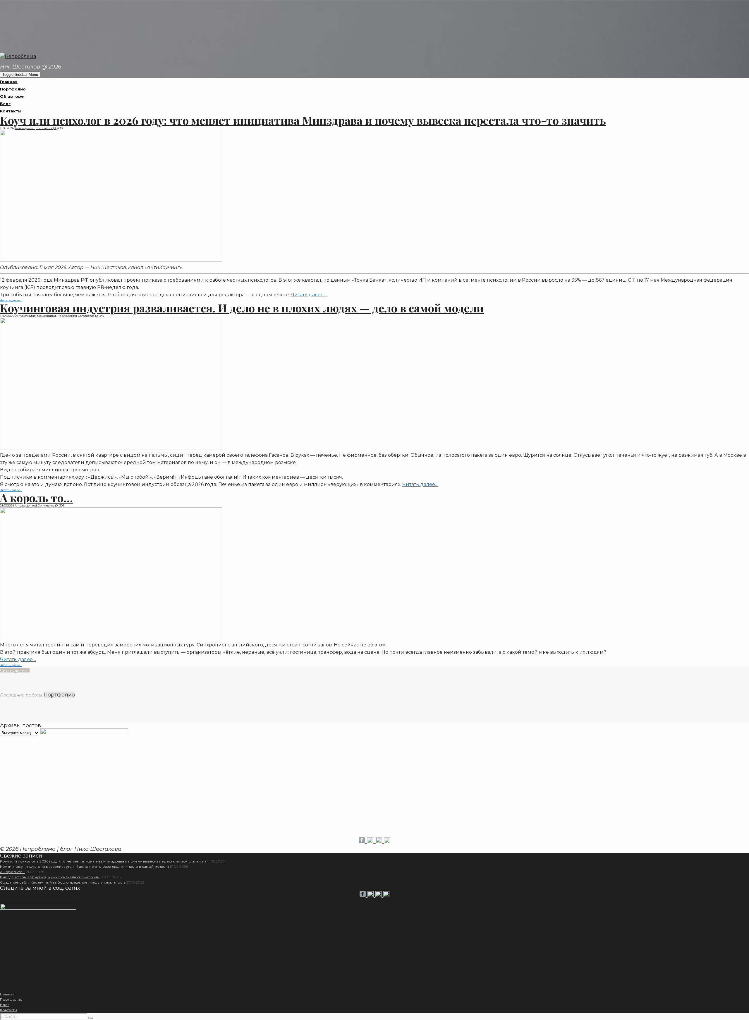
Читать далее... (11, 665)
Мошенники (46, 316)
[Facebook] (363, 841)
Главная (9, 81)
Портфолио (13, 89)
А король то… (36, 497)
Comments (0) (46, 128)
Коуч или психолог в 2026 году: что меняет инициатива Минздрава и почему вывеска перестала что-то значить (303, 120)
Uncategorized (26, 505)
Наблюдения (67, 316)
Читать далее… (309, 294)
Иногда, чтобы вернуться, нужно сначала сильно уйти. (50, 877)
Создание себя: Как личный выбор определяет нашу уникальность (63, 882)
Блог (5, 103)
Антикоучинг (25, 128)
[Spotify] (387, 841)
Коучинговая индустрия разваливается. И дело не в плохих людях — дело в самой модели (242, 307)
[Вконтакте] (380, 841)
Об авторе (12, 96)
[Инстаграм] (371, 841)
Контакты (10, 111)
